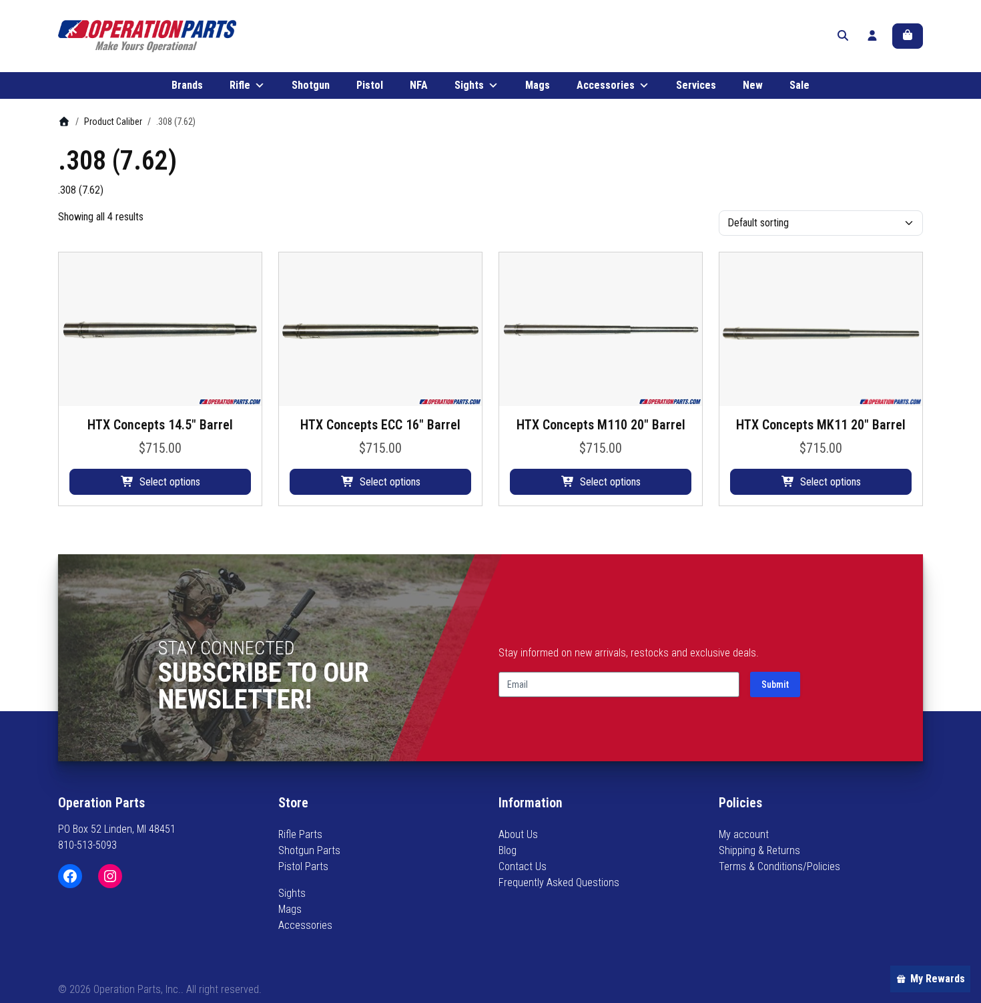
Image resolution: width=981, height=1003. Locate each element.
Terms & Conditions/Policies (779, 866)
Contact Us (523, 866)
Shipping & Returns (759, 850)
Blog (508, 850)
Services (696, 85)
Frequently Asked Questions (559, 882)
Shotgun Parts (309, 850)
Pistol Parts (303, 866)
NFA (419, 85)
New (753, 85)
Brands (187, 85)
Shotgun (311, 85)
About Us (518, 834)
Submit (775, 684)
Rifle (240, 85)
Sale (799, 85)
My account (744, 834)
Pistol (369, 85)
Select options (169, 481)
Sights (469, 85)
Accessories (606, 85)
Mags (537, 85)
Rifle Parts (300, 834)
